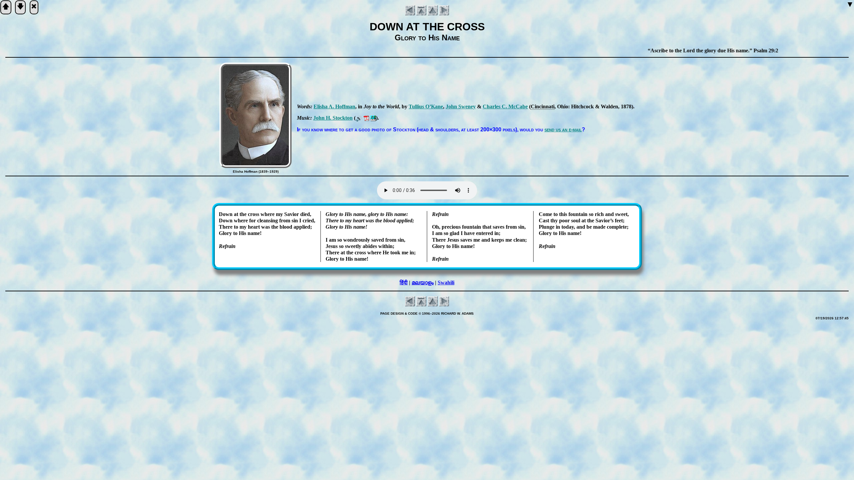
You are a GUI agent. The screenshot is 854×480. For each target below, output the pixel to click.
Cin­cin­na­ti (542, 106)
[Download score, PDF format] (366, 118)
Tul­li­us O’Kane (426, 106)
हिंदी (404, 282)
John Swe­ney (461, 106)
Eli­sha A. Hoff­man (334, 106)
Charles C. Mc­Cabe (505, 106)
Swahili (446, 282)
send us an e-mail (563, 129)
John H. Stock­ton (333, 118)
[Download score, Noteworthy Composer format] (373, 118)
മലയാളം (423, 282)
